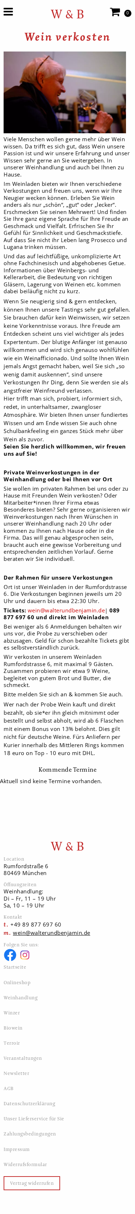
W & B (68, 14)
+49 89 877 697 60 (36, 924)
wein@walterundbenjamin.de (66, 610)
